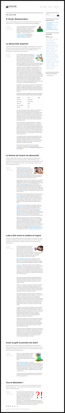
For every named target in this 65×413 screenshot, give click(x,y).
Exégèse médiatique (22, 37)
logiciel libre (48, 51)
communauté (51, 40)
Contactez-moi (56, 6)
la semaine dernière (23, 364)
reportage (47, 59)
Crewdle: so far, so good (49, 24)
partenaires (56, 56)
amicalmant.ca (8, 27)
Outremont (52, 56)
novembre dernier (20, 206)
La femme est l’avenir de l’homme (35, 228)
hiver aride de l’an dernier (23, 362)
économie (53, 67)
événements (52, 68)
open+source (56, 54)
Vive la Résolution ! (14, 382)
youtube (56, 65)
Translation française (21, 35)
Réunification (38, 208)
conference (53, 42)
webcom (57, 62)
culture (55, 43)
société (55, 59)
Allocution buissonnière (21, 34)
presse (50, 57)
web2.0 (54, 62)
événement (47, 68)
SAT (52, 59)
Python (53, 57)
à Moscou (24, 213)
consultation (48, 43)
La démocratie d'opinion (17, 44)
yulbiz (47, 67)
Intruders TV (53, 48)
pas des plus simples (25, 183)
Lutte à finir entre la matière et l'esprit (23, 235)
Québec (56, 57)
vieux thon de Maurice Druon (34, 226)
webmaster (53, 65)
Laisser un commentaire (9, 248)
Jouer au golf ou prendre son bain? (22, 343)
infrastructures (48, 48)
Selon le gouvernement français (22, 258)
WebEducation (48, 65)
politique (47, 57)
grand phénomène (22, 217)
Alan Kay (27, 147)
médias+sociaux (48, 54)
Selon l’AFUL (19, 264)
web (51, 62)
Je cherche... (47, 14)
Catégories (47, 36)
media (55, 51)
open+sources (48, 56)
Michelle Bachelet (24, 167)
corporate (52, 43)
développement (48, 45)
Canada (47, 40)
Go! (58, 15)
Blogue (45, 6)
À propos (50, 6)
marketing (52, 51)
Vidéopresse (48, 62)
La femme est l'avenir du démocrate (22, 155)
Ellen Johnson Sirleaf (27, 181)
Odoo (52, 54)
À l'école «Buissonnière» (17, 19)
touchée (36, 368)
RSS (50, 59)
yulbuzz (50, 67)
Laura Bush (21, 191)
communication (48, 42)
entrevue (53, 45)
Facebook (56, 45)
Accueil (41, 6)
